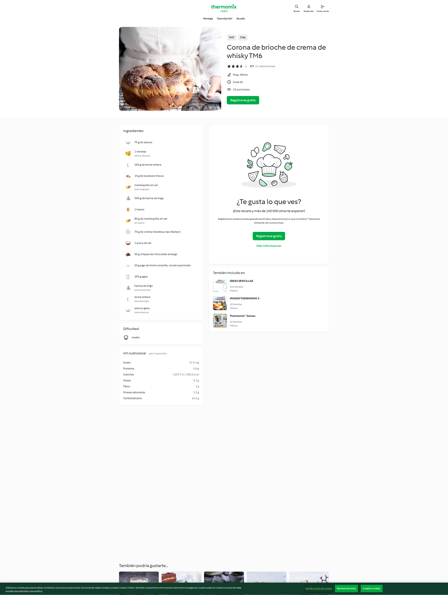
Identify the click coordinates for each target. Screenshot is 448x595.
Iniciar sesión (323, 11)
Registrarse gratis (243, 100)
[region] (224, 589)
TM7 (231, 37)
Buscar (297, 11)
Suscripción (224, 18)
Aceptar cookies (371, 588)
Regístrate (309, 11)
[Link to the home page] (224, 8)
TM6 (243, 37)
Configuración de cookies (318, 588)
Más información (268, 246)
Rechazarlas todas (346, 588)
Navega (208, 18)
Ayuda (240, 18)
